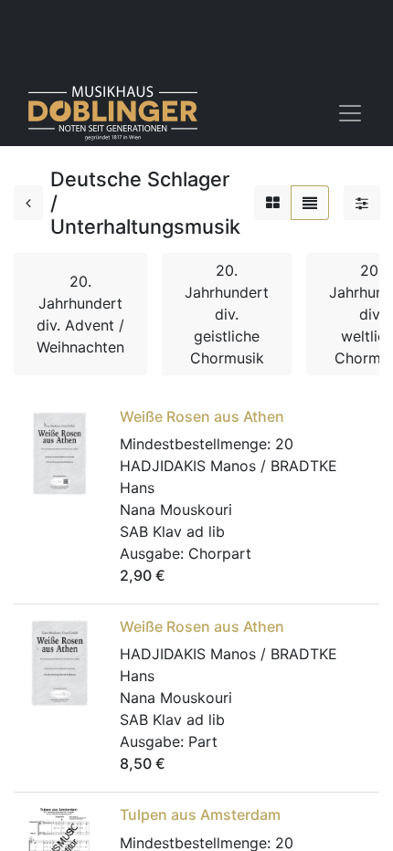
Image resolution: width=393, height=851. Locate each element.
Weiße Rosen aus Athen (202, 416)
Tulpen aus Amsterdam (200, 814)
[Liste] (310, 202)
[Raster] (273, 202)
